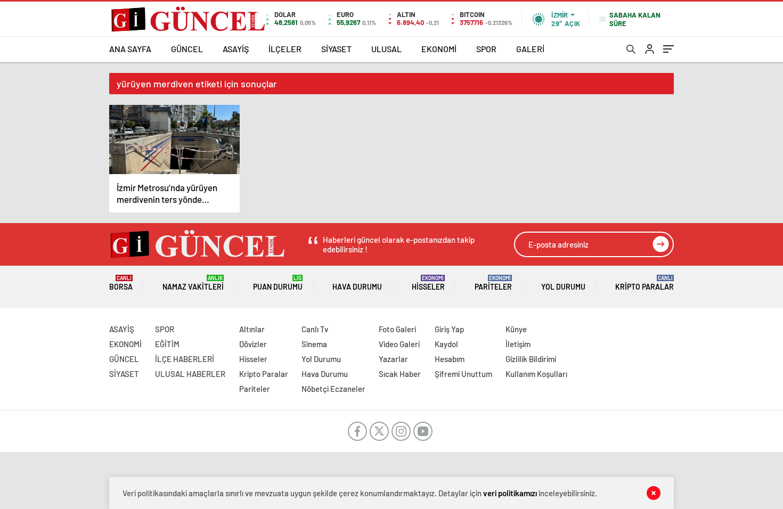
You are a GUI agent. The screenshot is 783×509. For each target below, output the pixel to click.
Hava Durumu (357, 286)
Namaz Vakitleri (193, 283)
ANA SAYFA (130, 49)
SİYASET (336, 49)
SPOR (486, 49)
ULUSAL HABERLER (190, 374)
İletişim (518, 344)
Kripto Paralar (644, 283)
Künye (516, 329)
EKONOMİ (438, 49)
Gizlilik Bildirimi (530, 359)
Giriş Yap (449, 329)
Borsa (121, 283)
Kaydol (446, 344)
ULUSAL (386, 49)
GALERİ (530, 49)
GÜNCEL (187, 49)
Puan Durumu (278, 283)
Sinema (314, 344)
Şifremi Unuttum (463, 374)
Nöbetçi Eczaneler (333, 388)
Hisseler (428, 283)
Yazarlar (393, 359)
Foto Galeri (397, 329)
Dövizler (253, 344)
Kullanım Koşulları (536, 374)
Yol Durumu (563, 286)
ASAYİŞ (236, 49)
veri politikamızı (510, 493)
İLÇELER (284, 49)
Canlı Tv (314, 329)
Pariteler (493, 283)
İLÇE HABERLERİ (184, 359)
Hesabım (449, 359)
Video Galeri (399, 344)
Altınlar (252, 329)
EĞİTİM (167, 344)
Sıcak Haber (400, 374)
